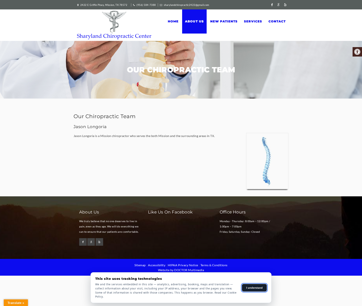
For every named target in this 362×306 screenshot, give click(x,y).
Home (173, 21)
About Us (194, 21)
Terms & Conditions (214, 265)
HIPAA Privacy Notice (183, 265)
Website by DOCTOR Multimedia (181, 270)
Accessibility (156, 265)
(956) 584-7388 (146, 4)
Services (253, 21)
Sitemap (140, 265)
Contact (277, 21)
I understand (254, 287)
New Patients (224, 21)
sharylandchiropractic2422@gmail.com (186, 4)
